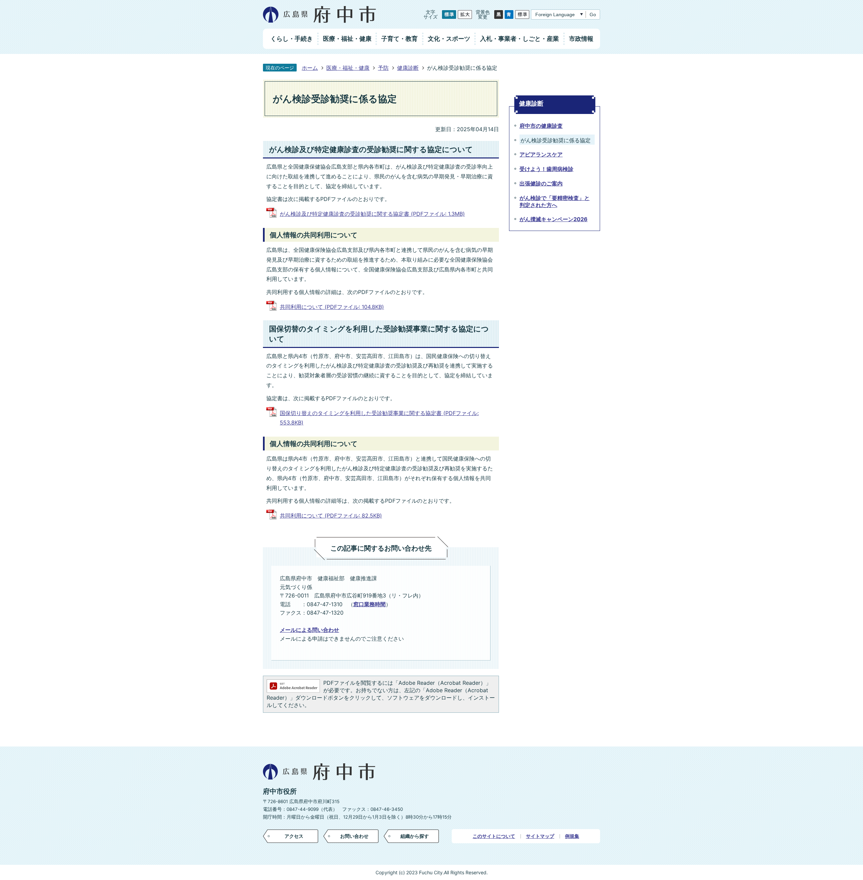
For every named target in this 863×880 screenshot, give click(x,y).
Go (593, 14)
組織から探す (414, 836)
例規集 (572, 836)
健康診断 (408, 67)
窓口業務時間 (369, 604)
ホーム (310, 67)
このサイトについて (494, 836)
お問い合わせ (354, 836)
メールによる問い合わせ (309, 629)
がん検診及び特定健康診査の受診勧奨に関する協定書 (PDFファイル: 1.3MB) (372, 213)
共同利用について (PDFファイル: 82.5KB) (331, 515)
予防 (383, 67)
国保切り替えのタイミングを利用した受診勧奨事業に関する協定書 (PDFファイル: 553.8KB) (379, 418)
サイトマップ (540, 836)
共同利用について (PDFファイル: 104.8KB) (332, 306)
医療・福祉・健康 (347, 67)
